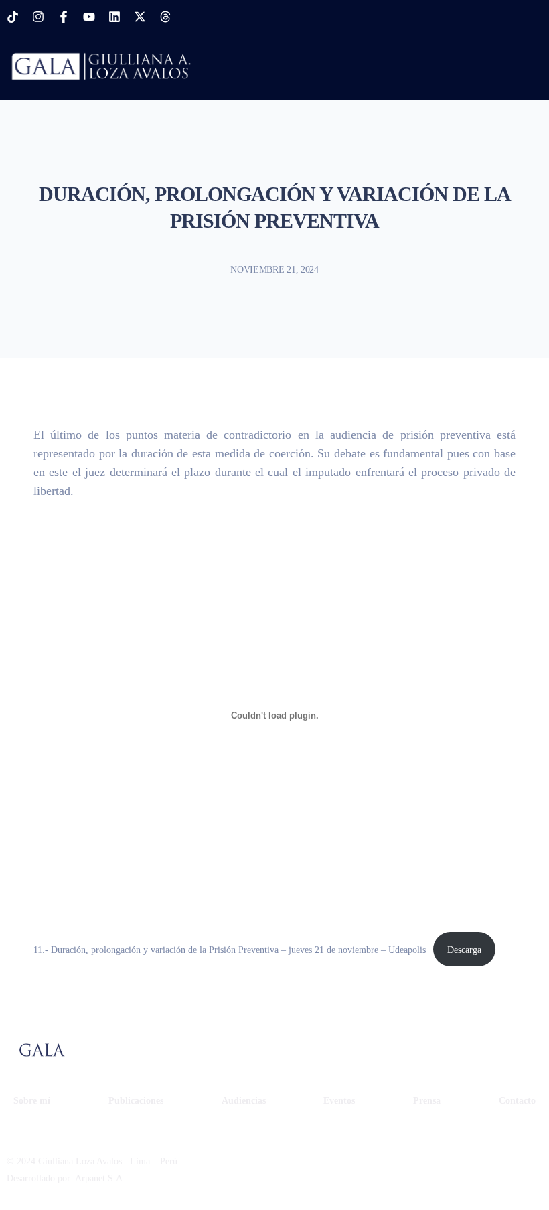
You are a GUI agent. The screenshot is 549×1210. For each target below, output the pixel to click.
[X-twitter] (140, 17)
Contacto (517, 1100)
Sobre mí (31, 1100)
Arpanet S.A (99, 1178)
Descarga (464, 949)
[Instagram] (38, 17)
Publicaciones (135, 1100)
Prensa (427, 1100)
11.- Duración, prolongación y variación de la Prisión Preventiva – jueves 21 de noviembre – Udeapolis (229, 949)
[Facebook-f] (64, 17)
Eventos (339, 1100)
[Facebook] (408, 1169)
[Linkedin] (114, 17)
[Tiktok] (13, 17)
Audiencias (244, 1100)
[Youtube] (89, 17)
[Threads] (165, 17)
